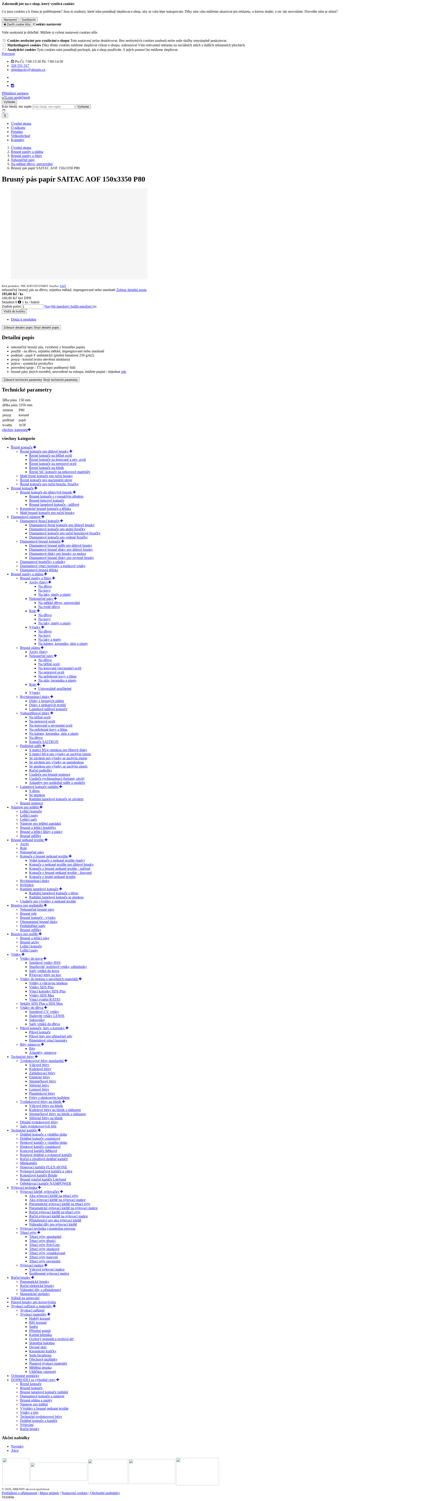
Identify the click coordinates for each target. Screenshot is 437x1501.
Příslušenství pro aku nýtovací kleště (55, 1220)
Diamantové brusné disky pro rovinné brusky (61, 558)
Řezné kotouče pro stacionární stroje (46, 480)
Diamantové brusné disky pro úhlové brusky (61, 549)
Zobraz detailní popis (131, 290)
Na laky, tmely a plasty (54, 594)
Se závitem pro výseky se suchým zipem (58, 758)
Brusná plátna (30, 648)
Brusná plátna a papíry (36, 1400)
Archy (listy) (38, 582)
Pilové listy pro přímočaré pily (50, 1036)
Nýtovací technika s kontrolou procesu (47, 1228)
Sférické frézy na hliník (46, 1118)
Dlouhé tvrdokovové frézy (39, 1122)
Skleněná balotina (42, 1343)
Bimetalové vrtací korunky (48, 1040)
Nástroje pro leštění (25, 807)
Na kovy (44, 590)
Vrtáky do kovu (31, 958)
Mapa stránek (49, 1493)
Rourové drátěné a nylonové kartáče (46, 1155)
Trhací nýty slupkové (44, 1249)
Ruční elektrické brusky (37, 1286)
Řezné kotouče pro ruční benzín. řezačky (49, 484)
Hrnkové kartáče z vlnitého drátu (43, 1142)
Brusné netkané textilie (28, 840)
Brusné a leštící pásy (34, 938)
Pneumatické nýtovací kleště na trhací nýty (59, 1204)
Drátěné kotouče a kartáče (38, 1421)
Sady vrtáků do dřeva (44, 1024)
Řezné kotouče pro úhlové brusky (44, 451)
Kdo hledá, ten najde (17, 106)
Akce (15, 1450)
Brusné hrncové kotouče (46, 500)
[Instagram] (12, 85)
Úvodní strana (21, 123)
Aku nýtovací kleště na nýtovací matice (57, 1200)
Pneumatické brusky (34, 1282)
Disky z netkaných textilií (47, 705)
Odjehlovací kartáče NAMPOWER (45, 1183)
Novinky (17, 1446)
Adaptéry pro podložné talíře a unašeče (57, 783)
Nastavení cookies (74, 1493)
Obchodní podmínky (105, 1493)
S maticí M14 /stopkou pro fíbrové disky (58, 750)
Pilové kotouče (40, 1032)
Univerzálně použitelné (54, 689)
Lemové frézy (39, 1089)
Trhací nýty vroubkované (47, 1253)
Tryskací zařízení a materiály (32, 1306)
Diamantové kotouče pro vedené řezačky (58, 537)
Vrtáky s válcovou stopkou (48, 983)
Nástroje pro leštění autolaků (40, 823)
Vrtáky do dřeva (32, 1008)
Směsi (33, 1327)
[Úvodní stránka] (16, 97)
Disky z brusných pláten (46, 701)
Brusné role (28, 913)
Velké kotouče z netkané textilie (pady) (57, 860)
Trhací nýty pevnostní (44, 1261)
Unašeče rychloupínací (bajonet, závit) (56, 778)
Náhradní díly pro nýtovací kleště (53, 1224)
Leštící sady (28, 819)
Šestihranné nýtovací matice (49, 1273)
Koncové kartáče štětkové (38, 1151)
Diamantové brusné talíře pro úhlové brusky (60, 545)
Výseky (35, 627)
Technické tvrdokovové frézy (41, 1417)
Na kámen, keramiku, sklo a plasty (63, 644)
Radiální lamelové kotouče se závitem (56, 799)
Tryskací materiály (33, 1314)
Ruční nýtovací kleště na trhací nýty (55, 1212)
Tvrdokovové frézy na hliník (41, 1102)
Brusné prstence (31, 803)
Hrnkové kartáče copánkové (40, 1147)
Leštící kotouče (31, 811)
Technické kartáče (24, 1130)
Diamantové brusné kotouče (40, 541)
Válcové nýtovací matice (47, 1269)
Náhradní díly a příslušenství (40, 1290)
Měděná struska (40, 1367)
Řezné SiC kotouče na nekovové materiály (59, 472)
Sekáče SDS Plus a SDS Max (41, 1003)
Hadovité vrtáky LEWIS (46, 1016)
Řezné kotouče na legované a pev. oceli (57, 459)
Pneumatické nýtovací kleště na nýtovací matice (63, 1208)
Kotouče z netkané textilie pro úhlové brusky (61, 864)
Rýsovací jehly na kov (45, 975)
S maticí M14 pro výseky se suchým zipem (60, 754)
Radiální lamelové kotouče (39, 889)
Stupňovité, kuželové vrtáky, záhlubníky (58, 967)
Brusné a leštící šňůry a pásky (41, 832)
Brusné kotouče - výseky (38, 918)
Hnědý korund (39, 1318)
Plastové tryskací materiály (48, 1363)
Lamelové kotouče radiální (39, 787)
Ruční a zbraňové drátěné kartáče (44, 1159)
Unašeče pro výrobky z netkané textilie (48, 901)
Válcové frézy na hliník (46, 1106)
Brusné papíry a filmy (36, 578)
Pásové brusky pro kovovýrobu (33, 1302)
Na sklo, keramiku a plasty (57, 680)
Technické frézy (23, 1057)
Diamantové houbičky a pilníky (42, 562)
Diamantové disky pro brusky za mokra (57, 554)
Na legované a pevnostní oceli (50, 725)
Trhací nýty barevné (43, 1257)
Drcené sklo (37, 1347)
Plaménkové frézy (42, 1093)
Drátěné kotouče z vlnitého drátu (43, 1134)
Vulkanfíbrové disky (35, 713)
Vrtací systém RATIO (44, 999)
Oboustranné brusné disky (39, 922)
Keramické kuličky (42, 1351)
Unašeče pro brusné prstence (49, 774)
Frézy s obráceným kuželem (49, 1098)
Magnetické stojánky (35, 1294)
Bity (32, 1048)
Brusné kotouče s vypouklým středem (56, 496)
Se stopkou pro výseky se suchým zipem (58, 766)
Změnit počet (11, 306)
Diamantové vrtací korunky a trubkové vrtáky (53, 566)
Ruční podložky (40, 770)
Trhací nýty (28, 1232)
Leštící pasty (29, 815)
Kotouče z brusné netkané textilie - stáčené (59, 868)
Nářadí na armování (25, 1298)
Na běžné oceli (49, 664)
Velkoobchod (20, 136)
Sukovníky (37, 1020)
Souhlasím (29, 19)
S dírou (34, 791)
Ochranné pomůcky (25, 1376)
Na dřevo (45, 586)
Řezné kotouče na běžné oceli (50, 455)
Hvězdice (27, 885)
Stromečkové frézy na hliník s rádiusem (57, 1114)
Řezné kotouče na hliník (46, 468)
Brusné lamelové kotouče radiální (44, 1392)
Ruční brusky (21, 1277)
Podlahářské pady (33, 926)
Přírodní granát (40, 1331)
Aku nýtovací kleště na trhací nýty (53, 1196)
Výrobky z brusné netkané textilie (44, 1408)
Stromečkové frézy (42, 1081)
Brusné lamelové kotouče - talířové (54, 504)
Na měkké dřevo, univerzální (59, 603)
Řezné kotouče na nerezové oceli (52, 464)
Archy (24, 844)
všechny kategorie (15, 430)
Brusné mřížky (30, 836)
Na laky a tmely (49, 639)
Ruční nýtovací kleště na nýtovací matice (58, 1216)
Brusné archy (29, 942)
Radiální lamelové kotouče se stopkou (56, 897)
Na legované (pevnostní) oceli (59, 668)
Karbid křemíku (40, 1335)
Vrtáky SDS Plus (41, 987)
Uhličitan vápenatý (42, 1372)
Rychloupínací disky (35, 697)
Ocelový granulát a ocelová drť (51, 1339)
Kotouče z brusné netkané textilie (44, 856)
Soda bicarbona (40, 1355)
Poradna (17, 132)
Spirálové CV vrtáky (44, 1012)
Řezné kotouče (22, 447)
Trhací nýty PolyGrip (44, 1245)
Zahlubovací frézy (42, 1073)
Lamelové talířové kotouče (48, 709)
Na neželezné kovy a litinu (57, 676)
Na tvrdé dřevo (49, 607)
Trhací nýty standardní (45, 1237)
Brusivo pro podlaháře (27, 905)
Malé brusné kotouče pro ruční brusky (47, 513)
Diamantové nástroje (26, 517)
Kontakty (17, 140)
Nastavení (10, 19)
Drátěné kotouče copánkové (40, 1138)
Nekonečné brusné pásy (37, 909)
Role (33, 611)
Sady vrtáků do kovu (44, 971)
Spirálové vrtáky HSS (45, 963)
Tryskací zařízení (32, 1310)
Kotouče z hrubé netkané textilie (52, 877)
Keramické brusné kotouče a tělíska (45, 509)
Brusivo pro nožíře (25, 934)
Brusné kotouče (22, 488)
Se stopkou (37, 795)
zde (123, 372)
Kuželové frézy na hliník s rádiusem (55, 1110)
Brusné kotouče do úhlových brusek (46, 492)
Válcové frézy (39, 1065)
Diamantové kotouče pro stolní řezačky (57, 529)
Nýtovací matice (32, 1265)
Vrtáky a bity (29, 1412)
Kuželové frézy (40, 1069)
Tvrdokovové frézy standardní (42, 1061)
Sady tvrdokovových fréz (38, 1126)
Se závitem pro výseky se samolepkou (56, 762)
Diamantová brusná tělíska (39, 570)
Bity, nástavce (30, 1044)
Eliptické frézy (39, 1077)
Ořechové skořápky (43, 1359)
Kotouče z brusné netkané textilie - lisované (60, 873)
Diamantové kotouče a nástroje (42, 1396)
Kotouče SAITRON (43, 742)
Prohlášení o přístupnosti (19, 1493)
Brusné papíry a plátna (27, 574)
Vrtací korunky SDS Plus (47, 991)
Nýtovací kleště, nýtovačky (40, 1192)
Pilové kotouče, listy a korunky (43, 1028)
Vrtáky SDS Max (41, 995)
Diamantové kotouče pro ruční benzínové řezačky (65, 533)
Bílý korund (37, 1322)
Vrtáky (16, 954)
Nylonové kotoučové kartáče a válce (46, 1171)
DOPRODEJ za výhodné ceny (33, 1380)
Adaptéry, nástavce (42, 1053)
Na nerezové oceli (51, 672)
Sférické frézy (39, 1085)
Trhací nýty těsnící (42, 1241)
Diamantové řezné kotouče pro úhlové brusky (62, 525)
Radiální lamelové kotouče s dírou (53, 893)
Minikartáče (28, 1163)
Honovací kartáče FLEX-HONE (43, 1167)
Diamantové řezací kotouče (40, 521)
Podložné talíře (31, 746)
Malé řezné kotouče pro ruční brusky (46, 476)
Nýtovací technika (24, 1187)
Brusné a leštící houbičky (38, 828)
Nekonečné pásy (41, 599)
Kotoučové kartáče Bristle (38, 1175)
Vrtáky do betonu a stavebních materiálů (49, 979)
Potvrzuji (8, 54)
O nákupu (18, 128)
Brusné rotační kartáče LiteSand (43, 1179)
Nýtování (26, 1425)
